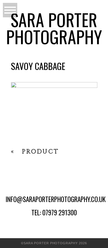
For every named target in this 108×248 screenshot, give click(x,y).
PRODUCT (40, 152)
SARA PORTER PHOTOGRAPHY (54, 28)
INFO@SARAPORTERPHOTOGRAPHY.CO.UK (55, 199)
